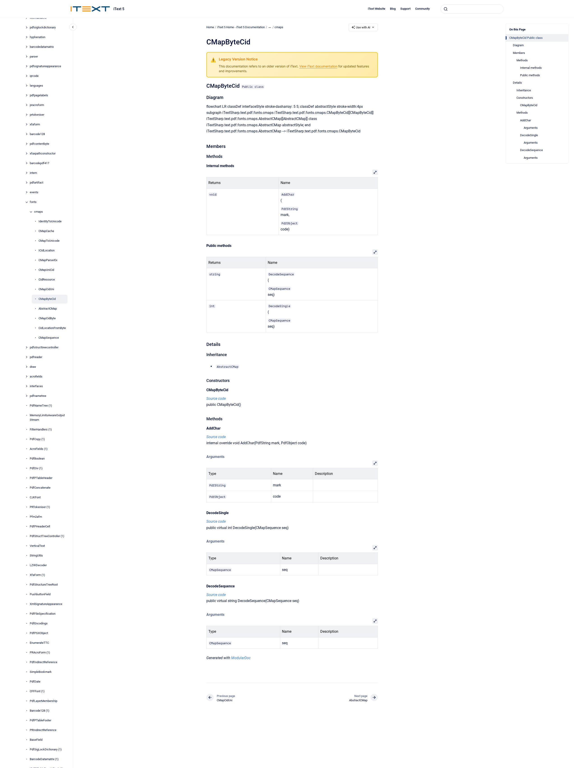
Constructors (524, 97)
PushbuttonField (40, 594)
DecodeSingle (529, 135)
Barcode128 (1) (39, 710)
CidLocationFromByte (52, 328)
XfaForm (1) (37, 575)
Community (422, 8)
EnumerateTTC (39, 642)
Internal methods (531, 67)
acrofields (36, 376)
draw (33, 367)
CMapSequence (49, 338)
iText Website (376, 8)
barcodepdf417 (39, 163)
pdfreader (36, 357)
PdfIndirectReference (43, 662)
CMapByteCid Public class (526, 37)
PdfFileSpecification (42, 613)
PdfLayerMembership (43, 701)
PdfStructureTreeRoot (44, 584)
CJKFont (35, 497)
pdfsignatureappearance (45, 66)
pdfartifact (36, 182)
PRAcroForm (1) (40, 652)
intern (33, 173)
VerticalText (37, 545)
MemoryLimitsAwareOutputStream (47, 418)
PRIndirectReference (43, 730)
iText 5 (118, 9)
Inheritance (523, 90)
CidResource (47, 279)
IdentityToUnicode (50, 221)
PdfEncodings (39, 623)
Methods (522, 60)
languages (36, 85)
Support (405, 8)
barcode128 (37, 134)
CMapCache (46, 231)
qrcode (34, 76)
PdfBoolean (37, 458)
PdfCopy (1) (37, 439)
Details (517, 82)
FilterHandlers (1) (41, 429)
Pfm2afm (36, 516)
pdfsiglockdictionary (43, 27)
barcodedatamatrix (42, 47)
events (34, 192)
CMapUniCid (46, 270)
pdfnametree (38, 396)
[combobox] (472, 9)
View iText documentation (318, 66)
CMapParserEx (48, 260)
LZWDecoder (38, 565)
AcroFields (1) (39, 449)
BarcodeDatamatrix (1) (44, 759)
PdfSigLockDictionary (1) (46, 749)
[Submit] (445, 9)
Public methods (530, 75)
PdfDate (35, 681)
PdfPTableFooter (40, 720)
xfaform (35, 124)
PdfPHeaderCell (40, 526)
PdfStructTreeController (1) (47, 536)
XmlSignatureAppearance (46, 604)
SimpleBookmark (41, 672)
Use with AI (363, 27)
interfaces (36, 386)
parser (34, 56)
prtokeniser (37, 115)
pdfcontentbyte (39, 144)
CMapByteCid (47, 299)
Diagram (518, 45)
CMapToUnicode (49, 241)
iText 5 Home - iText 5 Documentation (241, 27)
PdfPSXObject (39, 633)
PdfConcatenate (40, 487)
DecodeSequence (531, 150)
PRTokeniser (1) (40, 507)
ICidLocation (47, 250)
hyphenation (37, 37)
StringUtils (36, 555)
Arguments (531, 127)
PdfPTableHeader (41, 478)
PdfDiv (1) (36, 468)
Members (519, 53)
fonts (33, 202)
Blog (393, 8)
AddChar (525, 120)
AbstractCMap (48, 308)
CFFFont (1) (37, 691)
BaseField (36, 739)
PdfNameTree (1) (41, 405)
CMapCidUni (46, 289)
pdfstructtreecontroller (44, 347)
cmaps (38, 212)
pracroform (37, 105)
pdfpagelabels (39, 95)
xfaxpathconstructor (42, 153)
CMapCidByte (47, 318)
